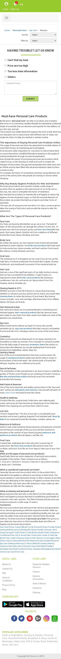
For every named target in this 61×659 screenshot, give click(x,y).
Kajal (47, 541)
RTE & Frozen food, (36, 641)
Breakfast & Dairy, (38, 638)
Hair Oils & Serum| (19, 535)
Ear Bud (13, 549)
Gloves (3, 552)
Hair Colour (32, 535)
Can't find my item (17, 60)
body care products (37, 245)
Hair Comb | (11, 538)
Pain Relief (41, 546)
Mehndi (36, 543)
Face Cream (15, 527)
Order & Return (39, 583)
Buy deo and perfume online (13, 376)
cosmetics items (37, 344)
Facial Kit (38, 527)
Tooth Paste (19, 532)
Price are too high (17, 65)
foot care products (23, 446)
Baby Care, (20, 641)
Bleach (24, 527)
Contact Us (7, 569)
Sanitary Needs (47, 543)
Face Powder (49, 527)
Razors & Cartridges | (46, 538)
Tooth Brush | (32, 532)
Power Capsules (34, 549)
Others (11, 77)
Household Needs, (18, 638)
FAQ (4, 573)
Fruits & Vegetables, (13, 635)
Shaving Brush (19, 541)
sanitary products (16, 358)
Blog (4, 589)
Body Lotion (14, 530)
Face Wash (4, 527)
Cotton (28, 543)
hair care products (31, 278)
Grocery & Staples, (34, 635)
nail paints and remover (26, 390)
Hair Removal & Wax (35, 541)
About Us (6, 564)
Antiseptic (4, 549)
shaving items (6, 296)
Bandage (46, 549)
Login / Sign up (10, 9)
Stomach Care (29, 546)
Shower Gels (50, 530)
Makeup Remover (16, 543)
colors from (10, 393)
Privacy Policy (8, 585)
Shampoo (54, 532)
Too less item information (21, 71)
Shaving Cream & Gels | (27, 538)
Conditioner (5, 535)
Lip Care (10, 552)
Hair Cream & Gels (45, 535)
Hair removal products (26, 312)
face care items (44, 229)
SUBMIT (30, 99)
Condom (21, 549)
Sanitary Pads (6, 546)
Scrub (31, 527)
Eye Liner (4, 543)
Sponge (9, 532)
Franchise (37, 588)
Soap (2, 532)
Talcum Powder (37, 530)
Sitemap (36, 592)
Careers (36, 572)
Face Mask (55, 549)
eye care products (24, 328)
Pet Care (13, 644)
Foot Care (20, 552)
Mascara (54, 541)
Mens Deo (17, 546)
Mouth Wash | (44, 532)
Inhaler (50, 546)
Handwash (24, 530)
